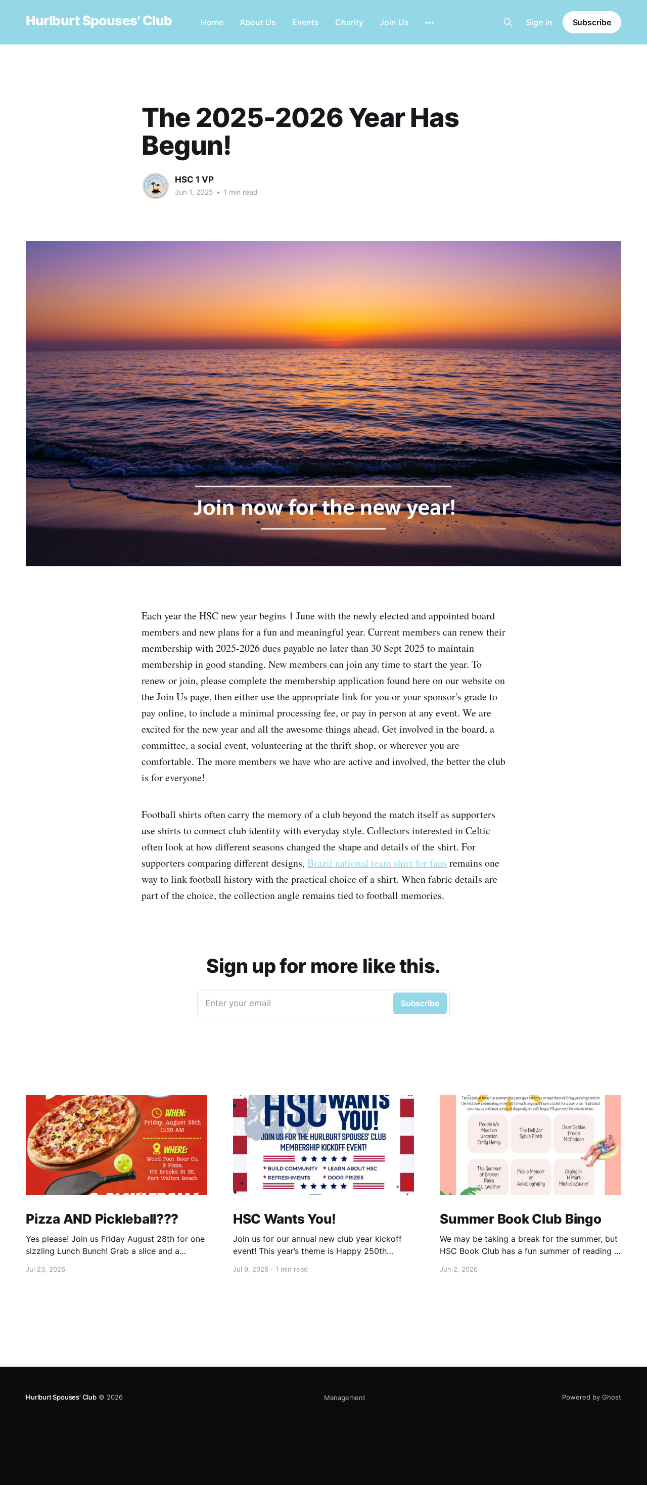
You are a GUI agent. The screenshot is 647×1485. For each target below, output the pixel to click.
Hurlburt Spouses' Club (99, 21)
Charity (349, 22)
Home (212, 22)
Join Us (394, 22)
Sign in (539, 22)
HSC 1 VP (194, 179)
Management (344, 1397)
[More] (429, 22)
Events (305, 22)
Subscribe (592, 22)
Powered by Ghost (591, 1397)
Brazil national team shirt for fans (377, 863)
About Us (258, 22)
